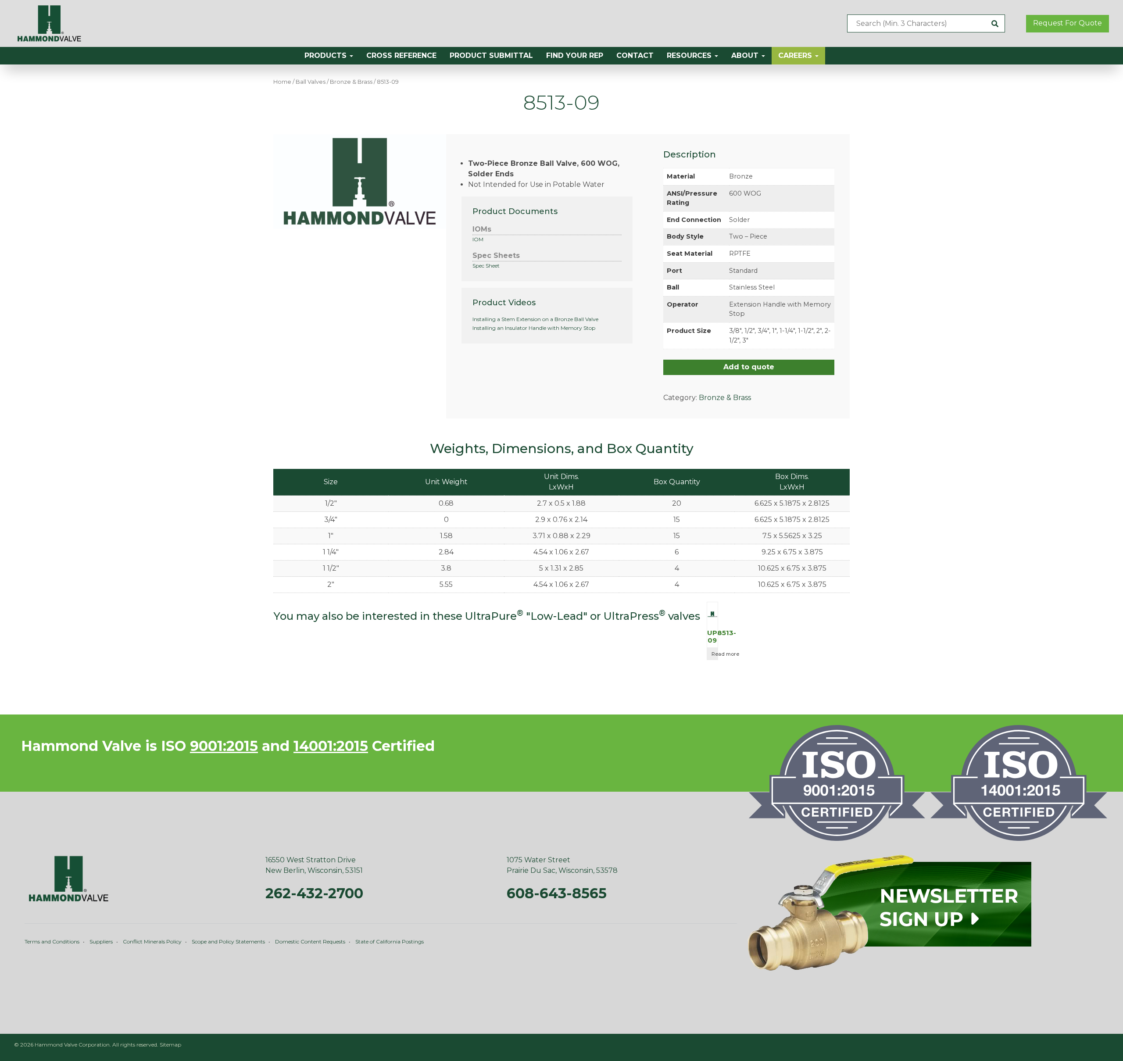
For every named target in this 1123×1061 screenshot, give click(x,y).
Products (326, 55)
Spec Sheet (486, 265)
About (746, 55)
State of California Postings (389, 941)
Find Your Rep (574, 55)
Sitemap (170, 1044)
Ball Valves (310, 82)
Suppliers (101, 941)
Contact (635, 55)
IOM (477, 239)
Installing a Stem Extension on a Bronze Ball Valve (535, 319)
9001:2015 (224, 745)
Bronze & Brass (351, 82)
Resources (690, 55)
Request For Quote (1067, 23)
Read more (715, 654)
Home (282, 82)
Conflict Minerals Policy (152, 941)
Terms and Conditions (52, 941)
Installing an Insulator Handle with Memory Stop (533, 328)
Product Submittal (491, 55)
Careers (796, 55)
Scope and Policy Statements (228, 941)
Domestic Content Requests (310, 941)
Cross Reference (401, 55)
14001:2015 (330, 745)
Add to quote (748, 367)
